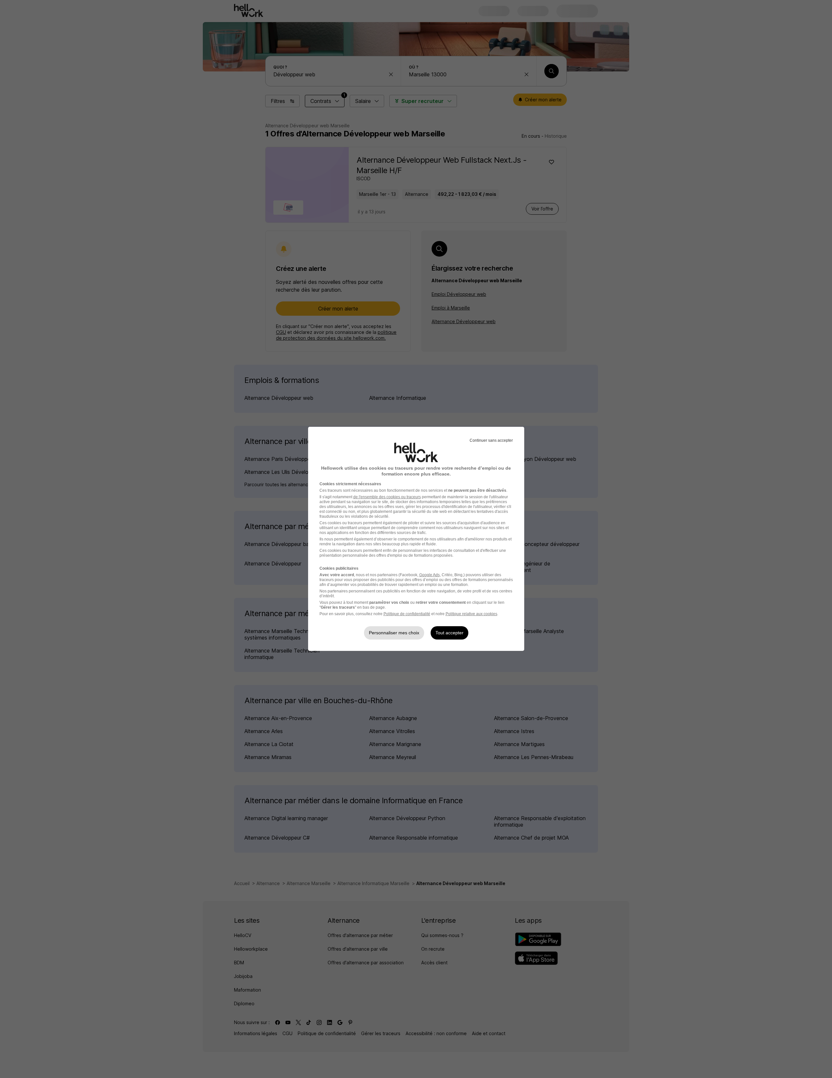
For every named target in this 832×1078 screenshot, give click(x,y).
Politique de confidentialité (407, 614)
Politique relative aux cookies (471, 614)
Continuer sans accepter (491, 440)
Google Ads (429, 575)
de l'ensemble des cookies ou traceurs (387, 497)
